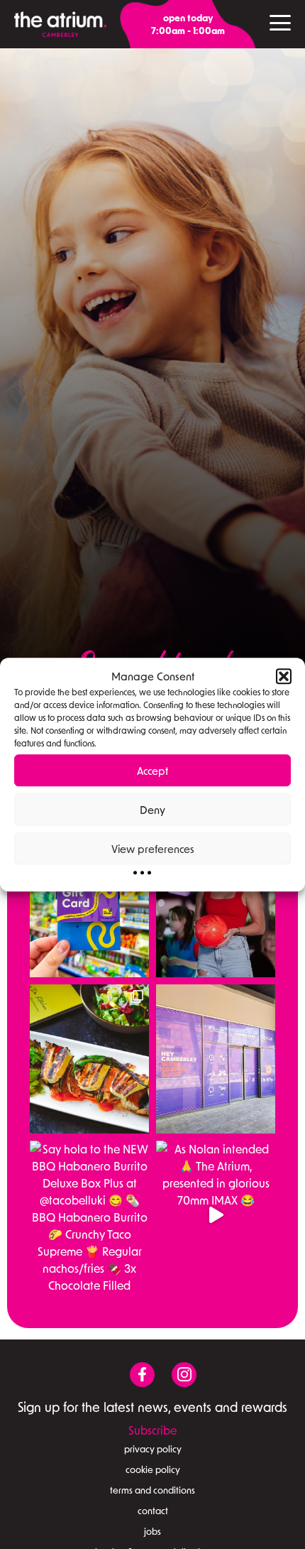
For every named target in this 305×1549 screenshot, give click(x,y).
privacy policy (153, 1449)
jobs (152, 1531)
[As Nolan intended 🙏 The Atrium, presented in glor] (215, 1215)
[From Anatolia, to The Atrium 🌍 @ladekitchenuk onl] (89, 1059)
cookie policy (153, 1469)
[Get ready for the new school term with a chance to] (89, 902)
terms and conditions (152, 1490)
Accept (152, 770)
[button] (284, 676)
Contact (153, 1510)
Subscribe (152, 1430)
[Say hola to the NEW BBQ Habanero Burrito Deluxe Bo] (89, 1215)
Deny (152, 809)
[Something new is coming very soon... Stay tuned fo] (215, 1059)
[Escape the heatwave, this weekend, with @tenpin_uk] (215, 902)
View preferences (152, 848)
